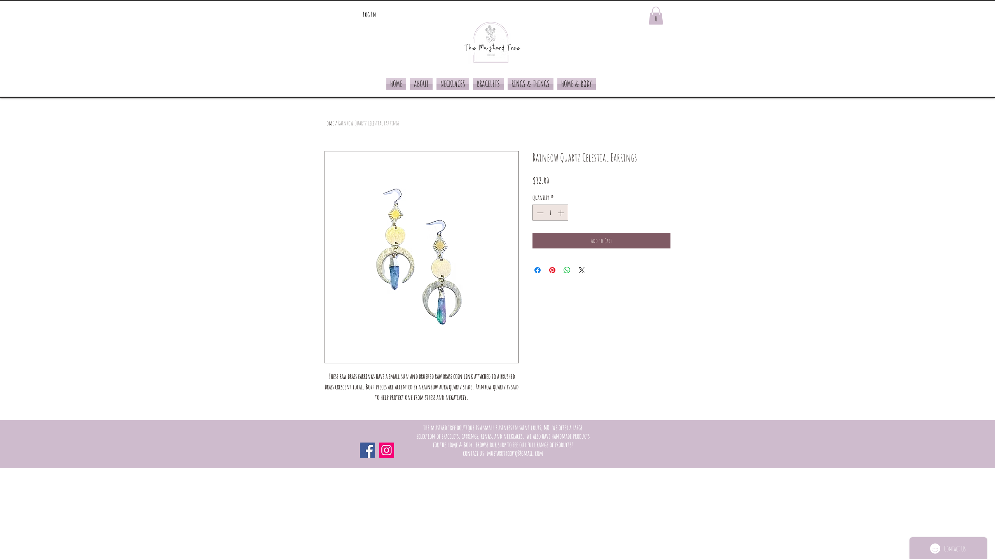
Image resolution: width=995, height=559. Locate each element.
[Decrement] (539, 212)
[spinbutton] (550, 212)
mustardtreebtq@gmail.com (515, 453)
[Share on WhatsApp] (567, 270)
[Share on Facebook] (537, 270)
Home (329, 123)
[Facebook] (367, 450)
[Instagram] (386, 450)
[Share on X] (582, 270)
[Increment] (561, 212)
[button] (655, 16)
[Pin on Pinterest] (552, 270)
